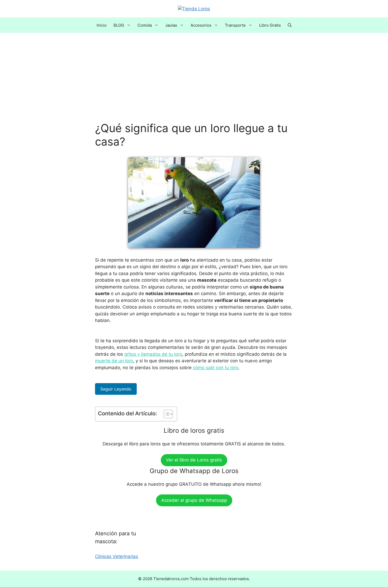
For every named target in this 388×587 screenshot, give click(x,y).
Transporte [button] (235, 25)
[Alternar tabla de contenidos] (166, 414)
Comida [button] (145, 25)
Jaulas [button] (171, 25)
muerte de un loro (114, 360)
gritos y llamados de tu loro (153, 354)
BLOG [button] (118, 25)
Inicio (102, 25)
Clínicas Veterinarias (116, 556)
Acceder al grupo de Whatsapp (194, 500)
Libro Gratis (270, 25)
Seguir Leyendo (115, 389)
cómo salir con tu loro (215, 367)
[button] (289, 25)
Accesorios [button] (201, 25)
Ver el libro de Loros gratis (194, 460)
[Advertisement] (194, 82)
